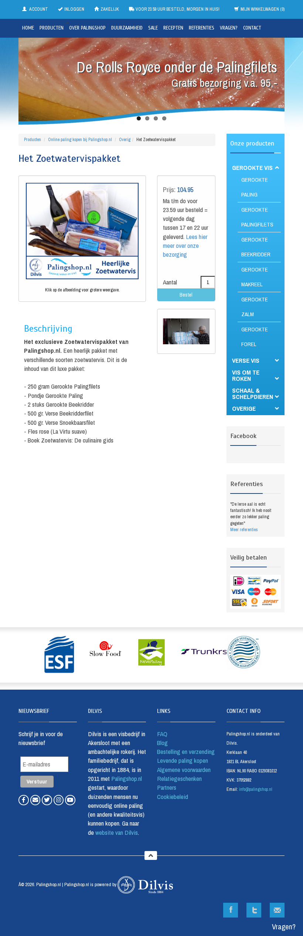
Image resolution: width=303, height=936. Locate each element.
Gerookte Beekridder (255, 247)
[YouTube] (70, 799)
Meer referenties (244, 530)
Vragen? (229, 28)
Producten (52, 28)
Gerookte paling (254, 187)
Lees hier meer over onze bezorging (185, 245)
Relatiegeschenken (179, 778)
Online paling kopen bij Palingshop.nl (80, 140)
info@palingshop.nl (255, 789)
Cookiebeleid (172, 796)
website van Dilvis (116, 832)
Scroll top (150, 855)
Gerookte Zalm (254, 307)
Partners (166, 787)
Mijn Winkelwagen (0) (263, 9)
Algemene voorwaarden (184, 769)
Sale (153, 28)
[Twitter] (48, 799)
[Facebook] (24, 799)
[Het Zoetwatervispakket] (82, 231)
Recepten (173, 28)
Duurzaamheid (127, 28)
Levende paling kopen (182, 760)
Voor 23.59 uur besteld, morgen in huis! (177, 9)
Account (38, 9)
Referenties (201, 28)
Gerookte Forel (254, 336)
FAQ (162, 734)
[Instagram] (59, 799)
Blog (162, 742)
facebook (230, 910)
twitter (253, 910)
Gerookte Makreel (254, 277)
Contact (252, 28)
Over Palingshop (87, 28)
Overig (124, 140)
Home (28, 28)
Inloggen (74, 9)
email (277, 910)
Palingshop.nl (126, 778)
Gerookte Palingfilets (257, 217)
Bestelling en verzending (186, 751)
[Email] (36, 799)
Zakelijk (110, 9)
